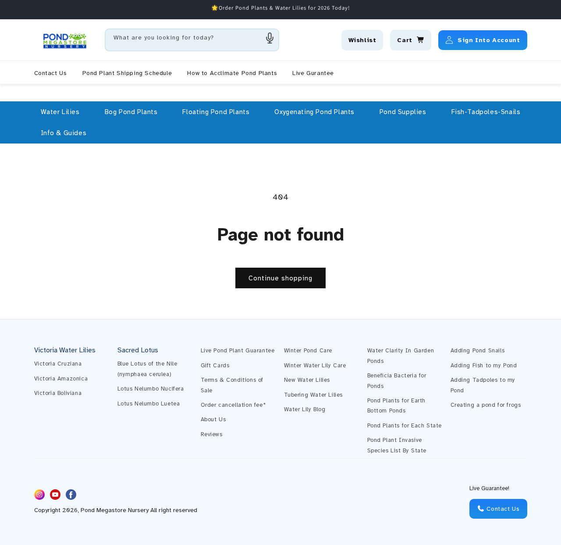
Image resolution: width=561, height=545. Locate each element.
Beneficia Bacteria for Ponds (396, 380)
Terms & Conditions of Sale (232, 385)
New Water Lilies (307, 380)
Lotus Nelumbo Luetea (148, 403)
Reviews (212, 434)
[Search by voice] (270, 37)
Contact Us (502, 509)
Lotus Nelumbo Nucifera (150, 388)
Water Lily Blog (305, 409)
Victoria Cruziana (58, 363)
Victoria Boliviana (58, 393)
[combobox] (192, 40)
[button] (60, 111)
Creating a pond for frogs (486, 405)
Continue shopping (280, 278)
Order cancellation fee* (233, 405)
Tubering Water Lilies (313, 394)
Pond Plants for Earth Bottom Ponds (396, 405)
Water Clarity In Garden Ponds (400, 355)
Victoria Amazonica (61, 378)
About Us (213, 419)
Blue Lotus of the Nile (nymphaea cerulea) (147, 368)
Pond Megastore (103, 510)
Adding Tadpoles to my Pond (483, 385)
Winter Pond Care (308, 350)
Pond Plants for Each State (404, 425)
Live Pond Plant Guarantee (238, 350)
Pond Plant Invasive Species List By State (397, 445)
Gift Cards (215, 365)
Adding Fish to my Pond (484, 365)
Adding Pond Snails (478, 350)
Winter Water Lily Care (315, 365)
